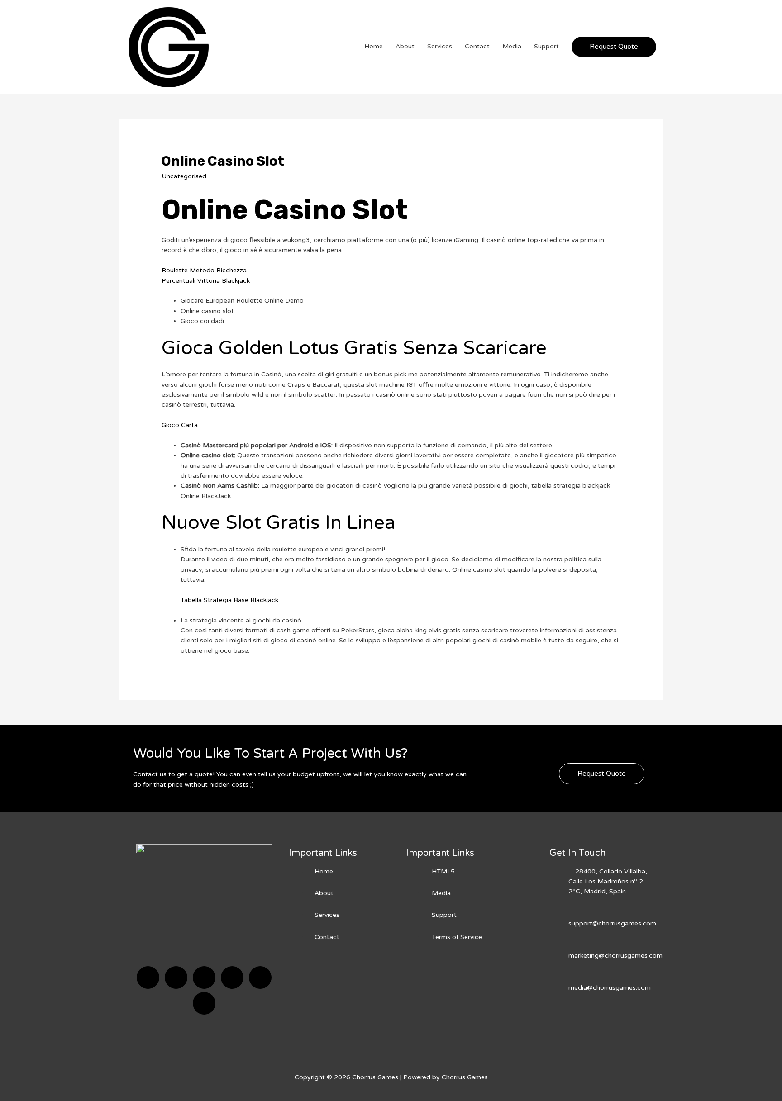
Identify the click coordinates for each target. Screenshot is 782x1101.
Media (511, 46)
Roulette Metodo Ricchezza (204, 270)
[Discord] (204, 977)
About (405, 46)
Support (546, 46)
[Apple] (260, 977)
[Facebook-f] (148, 977)
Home (373, 46)
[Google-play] (204, 1003)
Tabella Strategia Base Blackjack (229, 600)
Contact (477, 46)
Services (439, 46)
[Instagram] (232, 977)
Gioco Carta (180, 425)
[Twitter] (176, 977)
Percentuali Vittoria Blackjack (206, 281)
